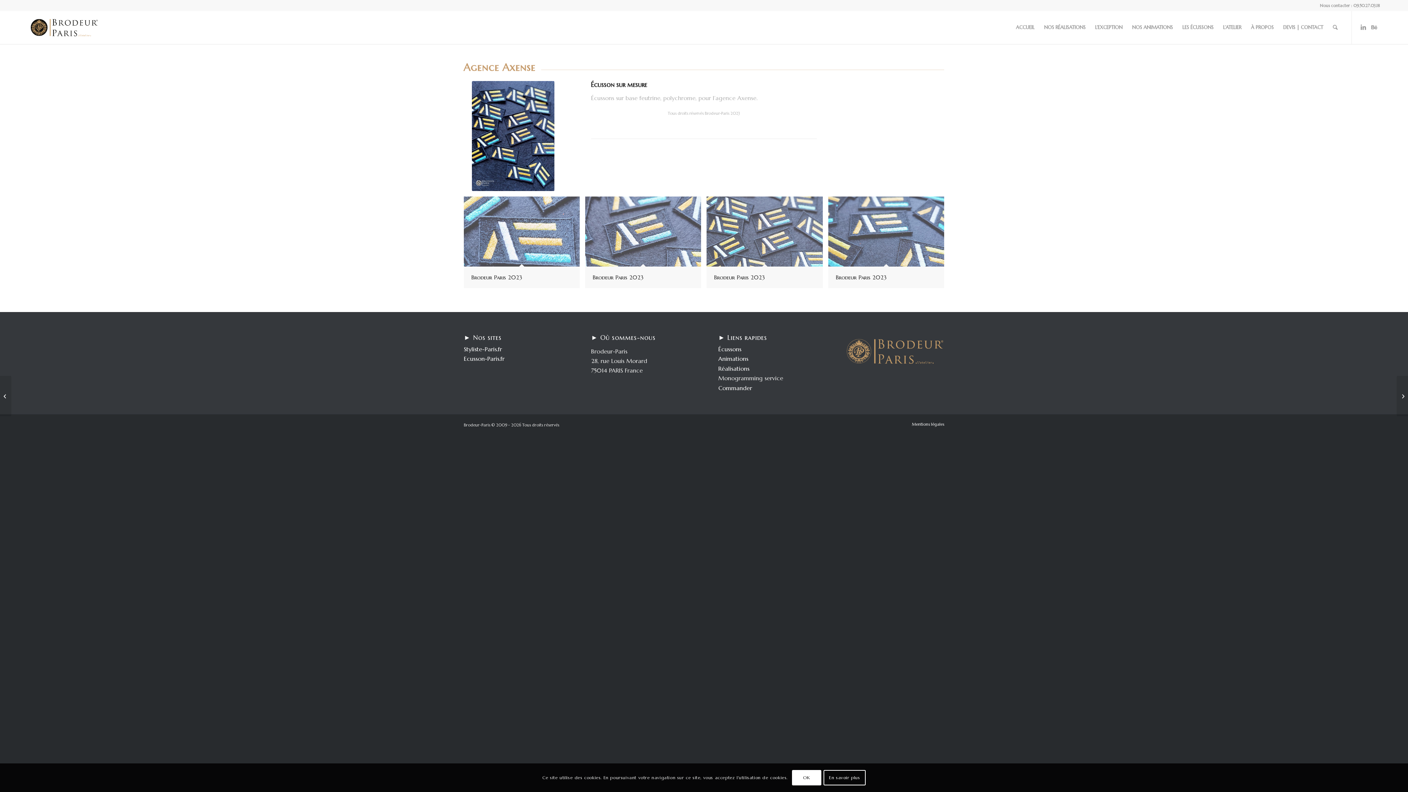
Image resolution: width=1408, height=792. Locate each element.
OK (806, 777)
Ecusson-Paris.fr (484, 358)
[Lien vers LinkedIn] (1363, 27)
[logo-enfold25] (64, 27)
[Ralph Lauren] (1402, 396)
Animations (733, 358)
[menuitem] (1025, 27)
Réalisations (733, 368)
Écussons (729, 349)
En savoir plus (844, 777)
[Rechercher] (1335, 27)
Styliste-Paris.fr (483, 349)
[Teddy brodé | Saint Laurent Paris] (5, 396)
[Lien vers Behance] (1374, 27)
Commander (735, 388)
